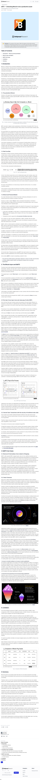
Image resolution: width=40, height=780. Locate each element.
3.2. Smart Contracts (5, 756)
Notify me (16, 772)
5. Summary (3, 759)
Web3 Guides (25, 776)
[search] (31, 1)
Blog (23, 774)
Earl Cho (5, 733)
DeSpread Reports (4, 4)
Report (24, 772)
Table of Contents (4, 742)
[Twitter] (5, 770)
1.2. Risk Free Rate (5, 746)
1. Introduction (4, 743)
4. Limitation (3, 758)
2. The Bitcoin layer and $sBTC (7, 749)
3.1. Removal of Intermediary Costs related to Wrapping (11, 755)
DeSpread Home (35, 770)
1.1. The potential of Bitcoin (6, 745)
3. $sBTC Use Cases (5, 754)
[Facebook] (3, 770)
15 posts (4, 736)
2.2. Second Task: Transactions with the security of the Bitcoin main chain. (14, 752)
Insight (24, 770)
